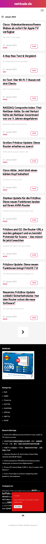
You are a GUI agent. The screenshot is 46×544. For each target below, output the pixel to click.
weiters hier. (18, 502)
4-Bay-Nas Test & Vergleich (19, 56)
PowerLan (7, 400)
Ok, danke (18, 506)
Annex (24, 491)
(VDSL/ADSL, (5, 491)
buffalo (6, 493)
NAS (4, 72)
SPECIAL (7, 412)
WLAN (6, 420)
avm (34, 490)
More (34, 46)
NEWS (5, 48)
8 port (20, 491)
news (11, 502)
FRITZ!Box (6, 500)
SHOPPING (8, 408)
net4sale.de (23, 4)
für (12, 500)
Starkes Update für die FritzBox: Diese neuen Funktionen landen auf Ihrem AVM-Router (22, 201)
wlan (4, 509)
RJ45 (8, 505)
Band (38, 491)
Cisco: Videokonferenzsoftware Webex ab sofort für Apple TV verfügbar (22, 28)
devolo (5, 496)
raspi (5, 505)
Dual (10, 497)
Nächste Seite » (23, 332)
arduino (29, 491)
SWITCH (7, 416)
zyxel (8, 508)
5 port (16, 491)
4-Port (12, 491)
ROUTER (7, 404)
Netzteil (4, 503)
